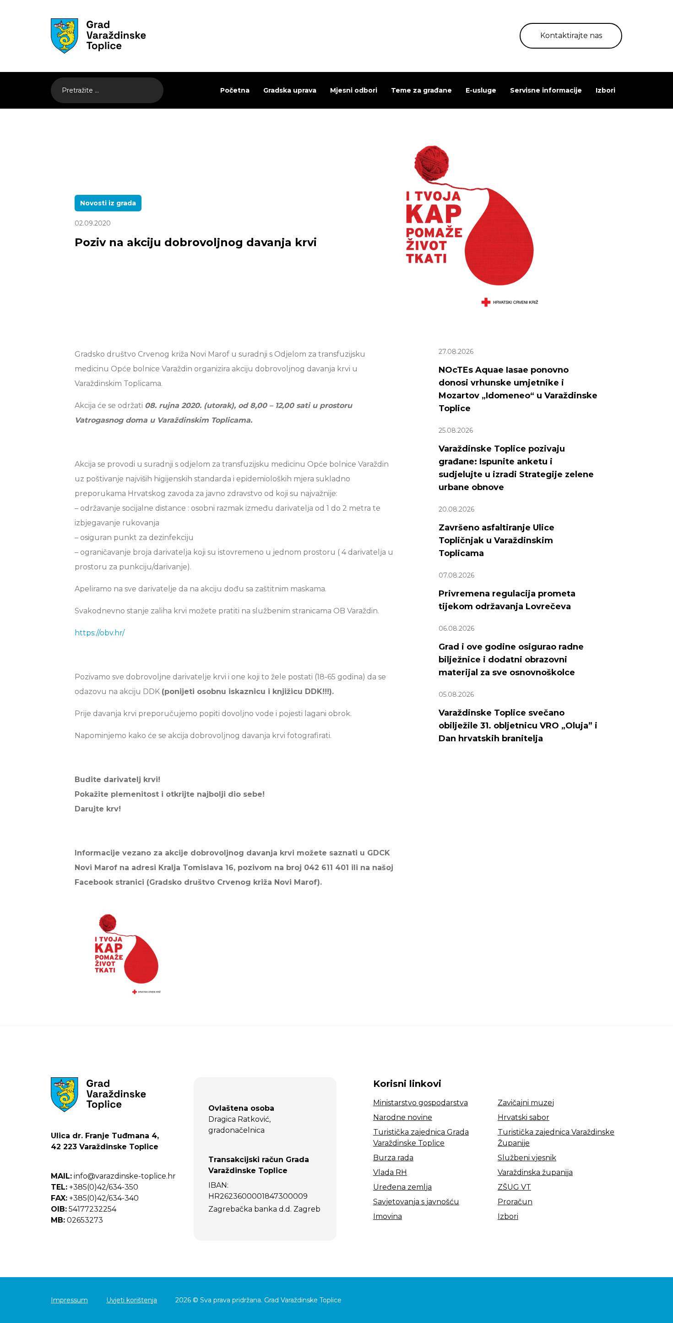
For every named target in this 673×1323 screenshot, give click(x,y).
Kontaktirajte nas (571, 35)
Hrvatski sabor (523, 1117)
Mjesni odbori (353, 90)
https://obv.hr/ (100, 632)
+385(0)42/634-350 (94, 1187)
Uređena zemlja (402, 1187)
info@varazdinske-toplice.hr (113, 1176)
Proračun (515, 1201)
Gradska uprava (289, 90)
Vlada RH (390, 1172)
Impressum (69, 1300)
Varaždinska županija (535, 1172)
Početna (235, 90)
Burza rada (393, 1157)
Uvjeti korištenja (131, 1300)
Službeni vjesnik (527, 1157)
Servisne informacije (546, 90)
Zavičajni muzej (526, 1102)
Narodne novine (402, 1117)
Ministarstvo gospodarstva (420, 1102)
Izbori (605, 90)
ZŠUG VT (514, 1187)
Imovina (387, 1216)
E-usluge (481, 90)
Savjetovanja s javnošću (416, 1201)
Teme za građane (421, 90)
